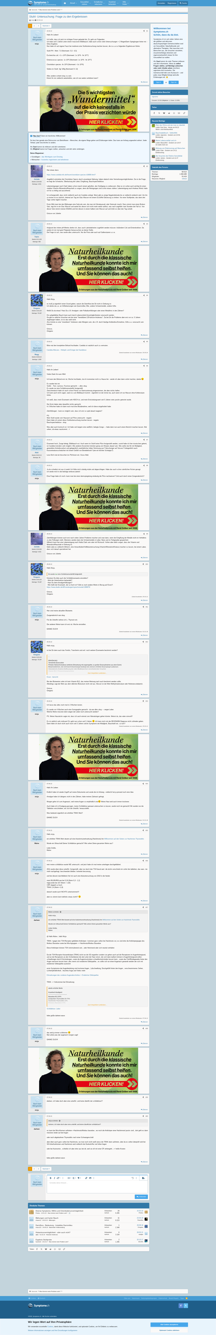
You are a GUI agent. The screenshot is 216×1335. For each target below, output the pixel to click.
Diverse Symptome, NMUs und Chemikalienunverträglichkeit (59, 1211)
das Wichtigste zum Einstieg (52, 157)
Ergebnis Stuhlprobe (44, 1240)
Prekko (38, 1213)
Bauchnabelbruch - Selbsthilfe (166, 133)
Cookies (33, 1298)
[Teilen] (144, 31)
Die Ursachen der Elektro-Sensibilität (169, 156)
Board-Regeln (173, 1298)
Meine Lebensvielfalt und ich (166, 140)
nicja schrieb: (53, 1121)
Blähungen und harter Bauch (47, 1218)
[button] (73, 3)
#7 (147, 439)
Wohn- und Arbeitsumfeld (164, 129)
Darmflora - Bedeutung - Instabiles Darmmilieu (54, 1225)
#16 (147, 860)
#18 (147, 1028)
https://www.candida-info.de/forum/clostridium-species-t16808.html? (71, 175)
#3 (147, 224)
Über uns (127, 1298)
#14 (147, 783)
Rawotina (140, 1220)
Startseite (65, 3)
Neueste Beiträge (158, 121)
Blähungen (52, 1220)
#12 (147, 642)
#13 (147, 701)
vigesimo (155, 97)
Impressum (136, 1298)
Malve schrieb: (53, 912)
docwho (140, 1241)
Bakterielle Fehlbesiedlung (57, 1227)
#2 (147, 166)
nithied (184, 179)
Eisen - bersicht (52, 677)
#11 (147, 607)
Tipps (182, 1298)
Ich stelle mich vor (162, 145)
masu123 (38, 1227)
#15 (147, 830)
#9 (147, 534)
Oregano (140, 1227)
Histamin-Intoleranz (52, 1234)
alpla (37, 1234)
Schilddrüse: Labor (53, 1009)
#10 (147, 564)
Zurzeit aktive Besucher (161, 92)
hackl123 (38, 1242)
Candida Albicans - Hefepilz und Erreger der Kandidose (66, 350)
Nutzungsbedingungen (149, 1298)
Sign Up (173, 82)
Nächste (45, 26)
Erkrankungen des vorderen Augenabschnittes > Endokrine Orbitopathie (72, 975)
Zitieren (145, 82)
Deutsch (42, 1298)
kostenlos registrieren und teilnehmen (55, 160)
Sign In (158, 82)
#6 (147, 366)
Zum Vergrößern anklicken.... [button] (97, 673)
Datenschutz (163, 1298)
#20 (147, 1116)
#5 (147, 341)
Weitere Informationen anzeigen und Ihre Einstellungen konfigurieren (52, 1330)
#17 (147, 907)
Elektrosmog (160, 152)
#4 (147, 295)
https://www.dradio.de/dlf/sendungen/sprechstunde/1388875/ (68, 587)
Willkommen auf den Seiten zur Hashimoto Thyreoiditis (124, 839)
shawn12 (38, 1220)
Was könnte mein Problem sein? (57, 1213)
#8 (147, 465)
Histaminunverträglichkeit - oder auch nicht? (53, 1232)
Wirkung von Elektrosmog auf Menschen (170, 148)
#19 (147, 1097)
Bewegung (159, 137)
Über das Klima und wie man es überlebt (170, 125)
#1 (147, 31)
